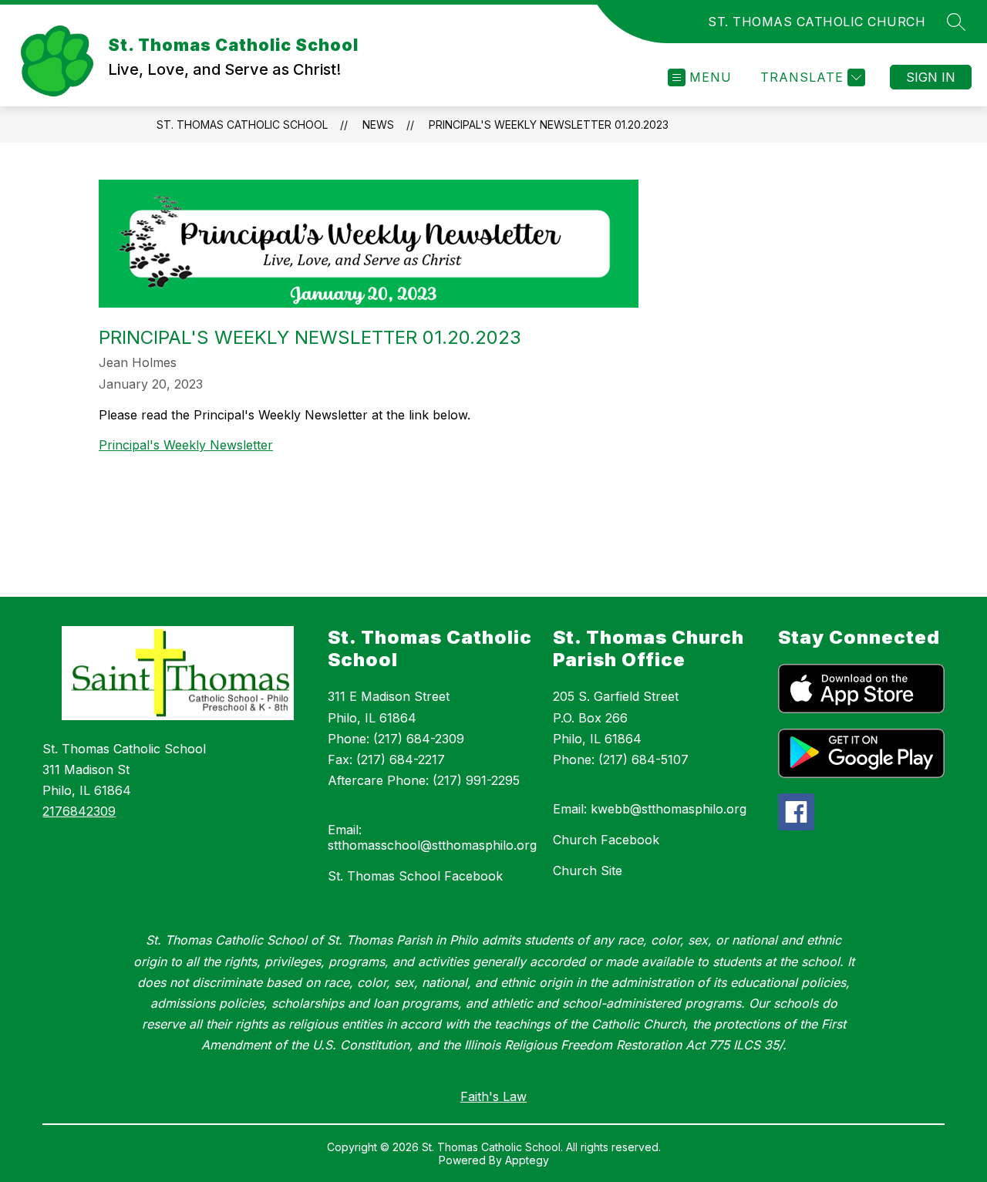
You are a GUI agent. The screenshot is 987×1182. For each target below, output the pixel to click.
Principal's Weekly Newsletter (186, 445)
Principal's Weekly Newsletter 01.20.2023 (549, 124)
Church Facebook (606, 839)
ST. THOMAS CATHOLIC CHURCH (816, 21)
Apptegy (527, 1160)
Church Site (587, 870)
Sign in (930, 77)
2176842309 (79, 811)
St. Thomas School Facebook (415, 876)
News (378, 124)
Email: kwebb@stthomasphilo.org (649, 809)
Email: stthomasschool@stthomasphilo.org (432, 837)
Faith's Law (493, 1096)
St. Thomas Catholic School (242, 124)
